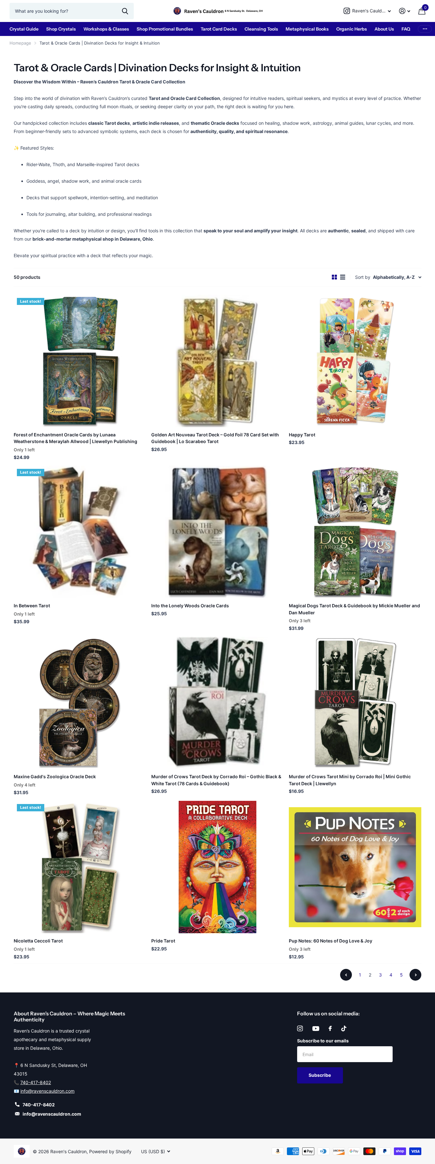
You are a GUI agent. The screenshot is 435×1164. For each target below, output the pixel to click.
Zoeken (125, 11)
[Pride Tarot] (217, 867)
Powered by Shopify (110, 1151)
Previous (346, 975)
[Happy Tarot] (355, 361)
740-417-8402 (35, 1082)
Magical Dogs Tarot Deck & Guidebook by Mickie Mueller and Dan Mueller (354, 609)
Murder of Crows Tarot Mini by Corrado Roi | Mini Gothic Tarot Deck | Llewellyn (350, 780)
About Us (384, 29)
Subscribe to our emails (323, 1040)
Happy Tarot (302, 434)
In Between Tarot (32, 605)
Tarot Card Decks (219, 29)
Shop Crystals (61, 29)
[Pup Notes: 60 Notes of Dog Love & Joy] (355, 867)
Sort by (362, 277)
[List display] (342, 277)
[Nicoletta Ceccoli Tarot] (80, 867)
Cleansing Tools (261, 29)
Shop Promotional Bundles (165, 29)
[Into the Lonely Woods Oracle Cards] (217, 532)
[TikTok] (343, 1028)
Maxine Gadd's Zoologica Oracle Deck (55, 776)
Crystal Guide (24, 29)
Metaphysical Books (307, 29)
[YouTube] (315, 1028)
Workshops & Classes (106, 29)
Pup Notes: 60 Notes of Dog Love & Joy (330, 940)
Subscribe (320, 1075)
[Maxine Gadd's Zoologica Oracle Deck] (80, 703)
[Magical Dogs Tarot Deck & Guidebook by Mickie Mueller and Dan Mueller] (355, 532)
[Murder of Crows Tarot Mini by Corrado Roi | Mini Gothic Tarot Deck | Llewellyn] (355, 703)
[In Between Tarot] (80, 532)
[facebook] (330, 1028)
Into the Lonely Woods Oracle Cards (190, 605)
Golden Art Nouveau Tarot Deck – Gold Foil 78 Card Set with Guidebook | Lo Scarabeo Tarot (215, 438)
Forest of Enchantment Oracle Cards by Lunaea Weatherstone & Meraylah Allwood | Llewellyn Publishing (75, 438)
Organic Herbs (351, 29)
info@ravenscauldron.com (47, 1091)
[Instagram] (300, 1028)
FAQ (406, 29)
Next (415, 975)
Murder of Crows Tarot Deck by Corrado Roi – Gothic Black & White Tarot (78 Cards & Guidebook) (216, 780)
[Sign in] (404, 11)
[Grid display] (334, 277)
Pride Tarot (163, 940)
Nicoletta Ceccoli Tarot (38, 940)
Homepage (20, 43)
